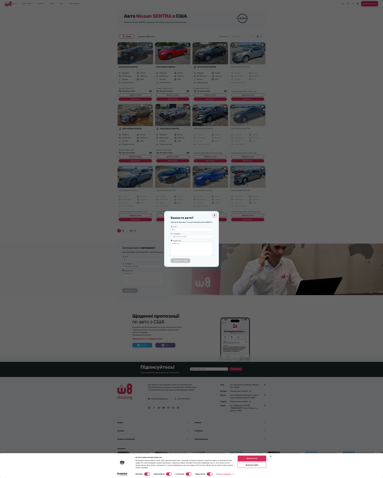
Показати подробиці (223, 474)
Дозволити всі (252, 458)
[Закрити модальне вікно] (214, 215)
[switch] (169, 474)
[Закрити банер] (270, 456)
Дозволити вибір (252, 465)
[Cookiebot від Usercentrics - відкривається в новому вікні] (122, 474)
